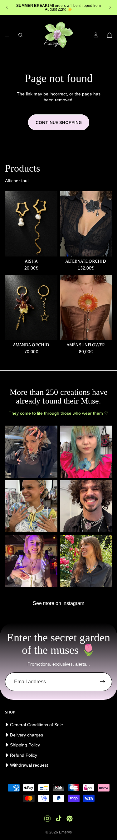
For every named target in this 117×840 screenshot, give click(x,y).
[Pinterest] (69, 818)
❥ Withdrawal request (26, 765)
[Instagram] (47, 818)
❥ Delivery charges (24, 734)
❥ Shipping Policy (22, 744)
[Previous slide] (7, 7)
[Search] (20, 35)
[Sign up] (102, 681)
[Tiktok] (58, 818)
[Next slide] (110, 7)
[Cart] (109, 35)
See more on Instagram (58, 603)
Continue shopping (59, 122)
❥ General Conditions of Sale (34, 724)
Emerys (65, 832)
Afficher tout (17, 180)
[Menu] (7, 35)
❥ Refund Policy (21, 755)
